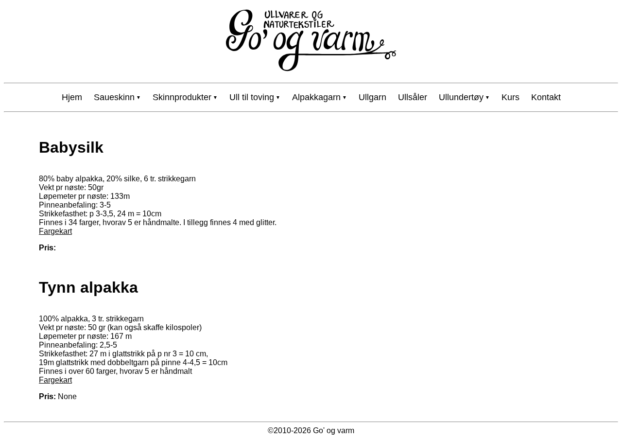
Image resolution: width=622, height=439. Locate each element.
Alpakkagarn (316, 97)
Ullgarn (372, 97)
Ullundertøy (461, 97)
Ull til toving (251, 97)
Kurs (510, 97)
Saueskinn (114, 97)
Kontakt (546, 97)
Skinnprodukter (182, 97)
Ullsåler (412, 97)
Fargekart (55, 231)
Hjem (72, 97)
